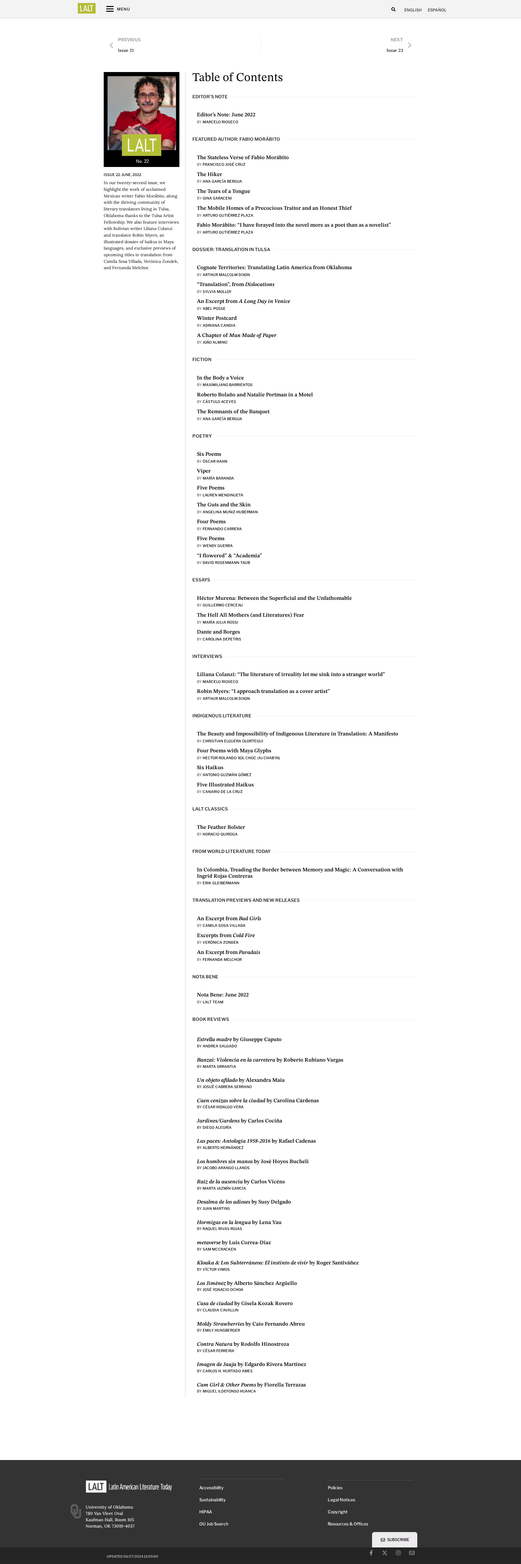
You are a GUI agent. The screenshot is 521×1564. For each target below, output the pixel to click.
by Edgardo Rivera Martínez (251, 1364)
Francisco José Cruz (224, 164)
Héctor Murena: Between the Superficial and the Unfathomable (274, 598)
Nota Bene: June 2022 (223, 995)
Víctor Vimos (216, 1269)
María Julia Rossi (220, 622)
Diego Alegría (217, 1127)
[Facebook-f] (371, 1552)
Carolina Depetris (222, 639)
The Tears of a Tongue (223, 191)
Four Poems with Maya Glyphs (234, 751)
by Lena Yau (239, 1222)
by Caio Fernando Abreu (251, 1324)
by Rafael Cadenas (256, 1141)
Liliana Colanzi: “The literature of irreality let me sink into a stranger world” (291, 674)
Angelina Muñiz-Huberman (230, 512)
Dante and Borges (218, 632)
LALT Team (213, 1002)
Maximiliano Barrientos (228, 384)
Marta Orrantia (219, 1066)
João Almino (215, 342)
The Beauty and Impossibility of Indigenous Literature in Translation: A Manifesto (297, 734)
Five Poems (211, 488)
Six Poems (209, 454)
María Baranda (218, 478)
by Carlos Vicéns (241, 1182)
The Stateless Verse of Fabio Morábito (243, 157)
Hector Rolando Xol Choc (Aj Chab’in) (241, 758)
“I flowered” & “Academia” (229, 556)
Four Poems (211, 521)
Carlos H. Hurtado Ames (228, 1371)
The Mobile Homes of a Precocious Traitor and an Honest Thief (274, 208)
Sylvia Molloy (217, 291)
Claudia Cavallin (220, 1310)
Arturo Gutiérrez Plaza (228, 215)
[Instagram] (398, 1552)
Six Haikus (210, 767)
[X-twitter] (384, 1552)
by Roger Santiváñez (278, 1263)
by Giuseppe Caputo (239, 1039)
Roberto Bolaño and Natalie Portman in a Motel (255, 395)
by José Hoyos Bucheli (253, 1161)
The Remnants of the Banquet (233, 411)
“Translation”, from (235, 284)
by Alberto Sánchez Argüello (247, 1283)
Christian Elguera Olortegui (233, 741)
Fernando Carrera (222, 529)
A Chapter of (236, 335)
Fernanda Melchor (222, 959)
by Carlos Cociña (239, 1121)
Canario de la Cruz (223, 791)
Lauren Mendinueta (223, 495)
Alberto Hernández (223, 1147)
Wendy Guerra (218, 545)
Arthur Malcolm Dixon (226, 274)
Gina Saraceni (217, 198)
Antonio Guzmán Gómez (227, 775)
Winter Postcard (217, 318)
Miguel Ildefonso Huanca (229, 1391)
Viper (204, 471)
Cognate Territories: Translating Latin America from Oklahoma (274, 267)
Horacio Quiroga (220, 834)
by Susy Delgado (244, 1202)
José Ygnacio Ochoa (223, 1289)
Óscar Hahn (215, 461)
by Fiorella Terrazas (251, 1385)
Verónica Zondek (221, 942)
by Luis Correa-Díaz (234, 1242)
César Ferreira (218, 1350)
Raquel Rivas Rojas (222, 1228)
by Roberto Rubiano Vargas (270, 1060)
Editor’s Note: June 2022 (226, 115)
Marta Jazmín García (224, 1188)
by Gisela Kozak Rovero (245, 1303)
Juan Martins (216, 1208)
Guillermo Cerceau (223, 605)
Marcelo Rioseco (220, 122)
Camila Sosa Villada (224, 925)
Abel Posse (214, 308)
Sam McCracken (219, 1249)
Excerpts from (226, 935)
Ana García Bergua (222, 181)
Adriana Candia (219, 325)
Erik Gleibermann (221, 883)
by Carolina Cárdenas (258, 1100)
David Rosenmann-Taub (226, 562)
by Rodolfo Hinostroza (243, 1344)
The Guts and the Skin (224, 505)
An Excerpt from (243, 301)
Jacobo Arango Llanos (226, 1168)
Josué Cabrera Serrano (227, 1086)
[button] (393, 9)
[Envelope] (411, 1552)
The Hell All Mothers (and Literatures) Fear (250, 615)
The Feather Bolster (221, 827)
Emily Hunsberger (222, 1330)
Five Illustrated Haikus (225, 785)
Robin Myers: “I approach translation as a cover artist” (263, 691)
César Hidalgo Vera (223, 1107)
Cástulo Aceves (219, 401)
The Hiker (209, 174)
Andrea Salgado (220, 1046)
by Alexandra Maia (241, 1080)
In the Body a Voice (220, 378)
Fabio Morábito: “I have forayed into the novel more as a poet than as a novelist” (294, 225)
